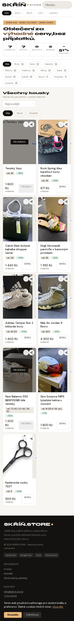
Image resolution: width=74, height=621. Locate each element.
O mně (7, 569)
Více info (57, 606)
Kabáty (50, 64)
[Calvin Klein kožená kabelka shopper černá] (19, 219)
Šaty (34, 64)
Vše (6, 13)
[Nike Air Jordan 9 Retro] (54, 296)
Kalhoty (28, 70)
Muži (29, 13)
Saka (61, 70)
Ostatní (11, 83)
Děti (40, 13)
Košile (10, 76)
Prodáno (26, 186)
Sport (43, 76)
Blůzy (45, 70)
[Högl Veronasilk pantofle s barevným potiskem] (54, 219)
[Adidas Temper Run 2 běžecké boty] (19, 296)
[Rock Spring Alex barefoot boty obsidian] (54, 142)
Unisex (53, 13)
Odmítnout (32, 614)
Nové (20, 113)
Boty (19, 64)
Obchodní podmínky (15, 578)
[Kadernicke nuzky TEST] (19, 456)
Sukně (27, 76)
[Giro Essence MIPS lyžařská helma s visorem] (54, 370)
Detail (62, 186)
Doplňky (60, 76)
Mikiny (10, 70)
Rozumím (12, 614)
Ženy (18, 13)
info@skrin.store (13, 591)
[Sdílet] (31, 124)
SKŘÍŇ (21, 5)
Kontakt (8, 573)
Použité (34, 113)
